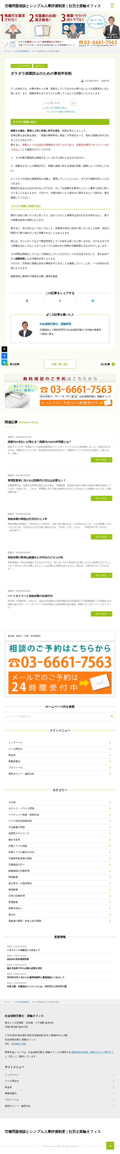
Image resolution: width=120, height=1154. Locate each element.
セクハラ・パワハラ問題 (21, 808)
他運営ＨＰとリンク (19, 833)
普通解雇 (13, 902)
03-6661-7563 (19, 1044)
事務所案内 (14, 761)
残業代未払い (40, 66)
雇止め (12, 914)
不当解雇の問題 (16, 827)
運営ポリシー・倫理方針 (21, 774)
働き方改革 (14, 839)
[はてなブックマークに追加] (93, 301)
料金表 (12, 755)
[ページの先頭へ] (110, 1146)
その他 (12, 802)
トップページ (15, 742)
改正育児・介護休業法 (20, 883)
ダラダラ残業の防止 (56, 108)
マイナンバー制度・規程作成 (23, 814)
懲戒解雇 (13, 877)
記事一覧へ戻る (60, 364)
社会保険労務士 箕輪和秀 (55, 323)
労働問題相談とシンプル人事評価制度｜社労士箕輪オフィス (53, 6)
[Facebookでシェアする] (60, 301)
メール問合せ (15, 749)
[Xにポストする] (27, 301)
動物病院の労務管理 (19, 871)
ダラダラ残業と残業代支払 (63, 112)
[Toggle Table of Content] (72, 103)
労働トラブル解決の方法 (21, 852)
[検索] (111, 716)
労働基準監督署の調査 (20, 858)
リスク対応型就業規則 (21, 66)
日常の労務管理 (16, 896)
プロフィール (15, 767)
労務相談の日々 (16, 864)
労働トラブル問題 (17, 846)
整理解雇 (13, 889)
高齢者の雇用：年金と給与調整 (24, 921)
